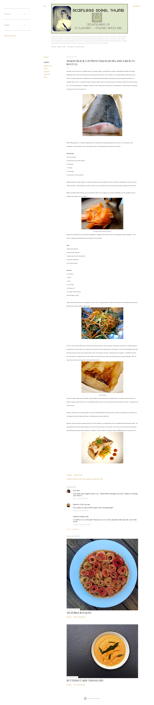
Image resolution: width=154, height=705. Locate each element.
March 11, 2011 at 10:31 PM (80, 498)
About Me (61, 47)
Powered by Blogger (93, 698)
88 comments (79, 617)
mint (45, 69)
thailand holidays (79, 517)
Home (53, 47)
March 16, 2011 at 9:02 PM (80, 510)
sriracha (47, 74)
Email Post (78, 475)
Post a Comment (73, 529)
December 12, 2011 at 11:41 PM (81, 524)
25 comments (79, 685)
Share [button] (46, 57)
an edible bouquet (79, 612)
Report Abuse (10, 36)
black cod (48, 66)
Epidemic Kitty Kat (80, 504)
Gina (74, 490)
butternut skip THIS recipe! (85, 680)
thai (45, 77)
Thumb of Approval (75, 47)
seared (46, 72)
